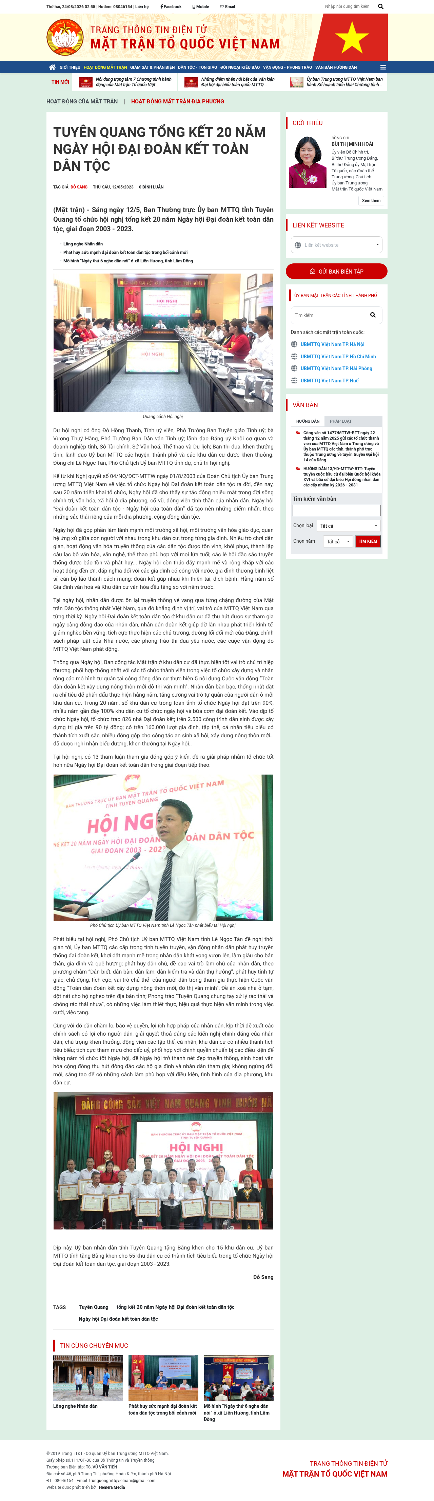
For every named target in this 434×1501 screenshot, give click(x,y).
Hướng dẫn (307, 421)
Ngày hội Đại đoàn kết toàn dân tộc (118, 1319)
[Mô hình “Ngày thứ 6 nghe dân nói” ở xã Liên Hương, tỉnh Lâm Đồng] (239, 1377)
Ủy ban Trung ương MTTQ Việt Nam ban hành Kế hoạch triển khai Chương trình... (345, 82)
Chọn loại (303, 525)
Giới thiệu (308, 122)
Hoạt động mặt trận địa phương (177, 101)
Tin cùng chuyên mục (94, 1345)
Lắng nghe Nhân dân (75, 1406)
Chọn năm (304, 541)
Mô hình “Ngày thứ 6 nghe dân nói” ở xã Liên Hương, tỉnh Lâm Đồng (237, 1412)
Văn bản (305, 404)
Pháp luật (341, 421)
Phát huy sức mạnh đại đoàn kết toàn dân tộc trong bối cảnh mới (163, 1409)
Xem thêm (371, 200)
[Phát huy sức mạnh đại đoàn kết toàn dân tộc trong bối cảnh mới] (163, 1377)
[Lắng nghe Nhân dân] (88, 1377)
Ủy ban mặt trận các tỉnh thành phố (335, 295)
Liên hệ (142, 6)
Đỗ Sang (79, 187)
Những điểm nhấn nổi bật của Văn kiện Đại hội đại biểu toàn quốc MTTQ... (238, 82)
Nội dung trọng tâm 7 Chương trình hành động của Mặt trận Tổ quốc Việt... (134, 82)
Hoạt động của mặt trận (82, 101)
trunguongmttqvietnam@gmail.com (122, 1480)
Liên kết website (318, 225)
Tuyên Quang (93, 1307)
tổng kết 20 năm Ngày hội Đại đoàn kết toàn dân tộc (176, 1307)
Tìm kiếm (368, 541)
